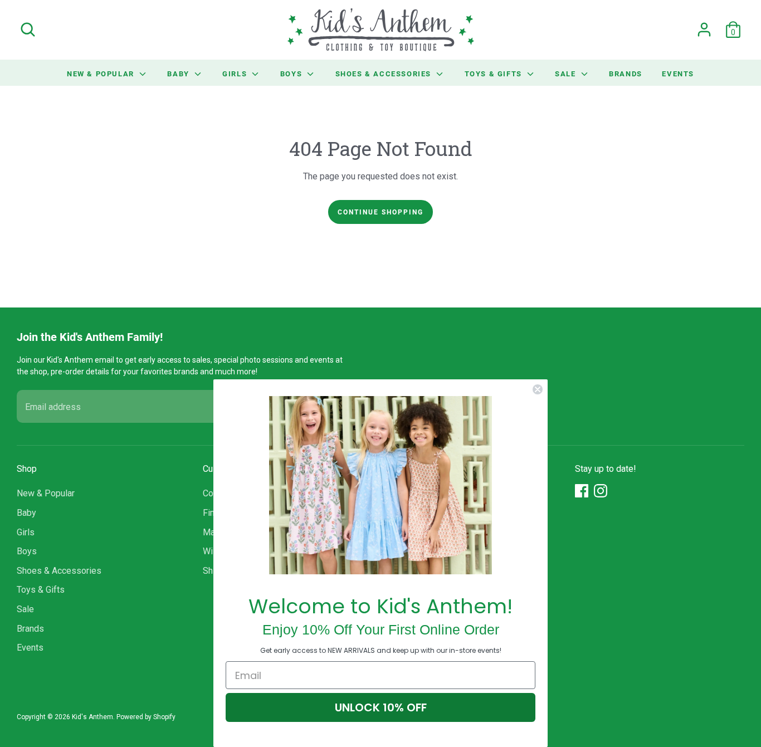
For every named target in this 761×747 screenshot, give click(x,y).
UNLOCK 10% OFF (381, 707)
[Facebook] (581, 490)
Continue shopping (380, 211)
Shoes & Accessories (384, 74)
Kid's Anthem (92, 717)
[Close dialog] (537, 389)
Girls (236, 74)
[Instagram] (600, 490)
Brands (625, 74)
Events (678, 74)
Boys (292, 74)
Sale (566, 74)
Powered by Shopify (145, 717)
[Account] (704, 29)
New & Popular (101, 74)
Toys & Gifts (495, 74)
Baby (179, 74)
